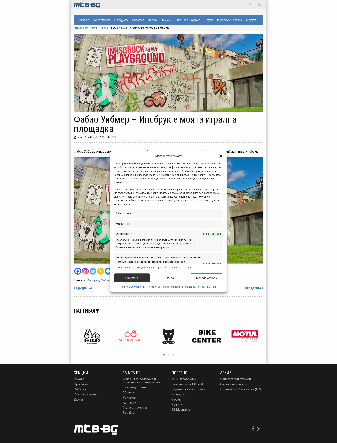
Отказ (170, 278)
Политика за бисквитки (133, 287)
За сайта (129, 413)
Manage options (206, 278)
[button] (221, 156)
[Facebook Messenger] (108, 271)
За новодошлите (135, 387)
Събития (138, 20)
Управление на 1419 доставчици (136, 267)
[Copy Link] (100, 271)
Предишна (84, 288)
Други (208, 20)
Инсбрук (93, 280)
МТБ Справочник (183, 379)
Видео (152, 20)
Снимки (166, 20)
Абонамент (131, 392)
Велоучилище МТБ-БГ (187, 384)
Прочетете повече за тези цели (174, 267)
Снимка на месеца (233, 384)
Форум (251, 20)
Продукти (121, 20)
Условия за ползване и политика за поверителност (176, 287)
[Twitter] (93, 271)
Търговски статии (229, 20)
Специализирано (188, 20)
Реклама (129, 397)
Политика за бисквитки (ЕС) (240, 389)
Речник (176, 404)
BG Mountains (180, 409)
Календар (178, 394)
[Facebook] (77, 271)
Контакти (212, 287)
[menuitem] (84, 20)
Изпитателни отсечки (235, 379)
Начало (84, 20)
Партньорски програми (188, 389)
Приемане (132, 278)
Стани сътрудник (135, 407)
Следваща (253, 288)
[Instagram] (85, 271)
